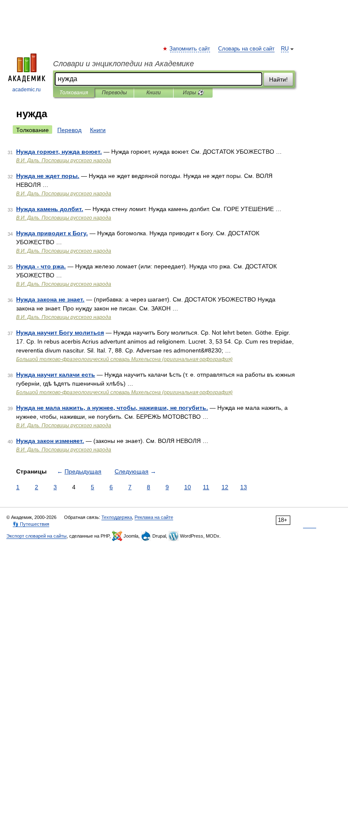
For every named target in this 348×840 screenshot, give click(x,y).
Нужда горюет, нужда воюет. (59, 151)
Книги (153, 93)
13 (243, 487)
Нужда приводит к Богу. (52, 233)
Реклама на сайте (154, 517)
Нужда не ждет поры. (47, 175)
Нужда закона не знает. (50, 299)
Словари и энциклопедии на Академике (123, 63)
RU (285, 49)
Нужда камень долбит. (49, 209)
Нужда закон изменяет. (50, 440)
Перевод (69, 130)
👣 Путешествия (31, 524)
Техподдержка (116, 517)
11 (206, 487)
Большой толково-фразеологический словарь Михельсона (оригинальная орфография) (124, 359)
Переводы (114, 93)
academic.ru (26, 90)
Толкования (73, 93)
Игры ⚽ (193, 93)
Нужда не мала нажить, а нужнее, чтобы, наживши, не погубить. (112, 407)
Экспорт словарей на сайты (36, 535)
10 (187, 487)
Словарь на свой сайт (246, 49)
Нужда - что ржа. (41, 266)
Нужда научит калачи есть (55, 374)
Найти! (278, 79)
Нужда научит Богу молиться (60, 332)
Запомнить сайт (190, 49)
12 (225, 487)
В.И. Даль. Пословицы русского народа (63, 160)
